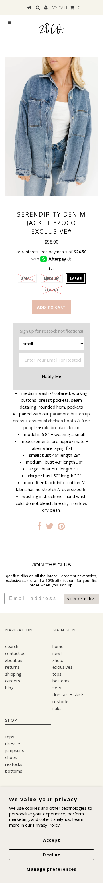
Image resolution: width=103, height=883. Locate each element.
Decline (51, 855)
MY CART (66, 7)
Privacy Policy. (47, 825)
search (11, 646)
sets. (57, 687)
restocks (13, 764)
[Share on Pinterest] (61, 528)
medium (52, 278)
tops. (57, 674)
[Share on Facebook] (39, 528)
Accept (51, 840)
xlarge (51, 290)
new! (57, 653)
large (76, 278)
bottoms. (61, 681)
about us (13, 660)
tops (9, 736)
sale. (56, 708)
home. (58, 646)
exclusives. (63, 667)
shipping (13, 674)
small (27, 278)
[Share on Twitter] (49, 528)
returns (12, 667)
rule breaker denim (60, 427)
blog (9, 687)
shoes (11, 757)
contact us (15, 653)
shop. (57, 660)
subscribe (81, 599)
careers (12, 681)
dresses (13, 743)
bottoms (13, 771)
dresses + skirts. (68, 694)
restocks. (61, 701)
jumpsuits (14, 750)
